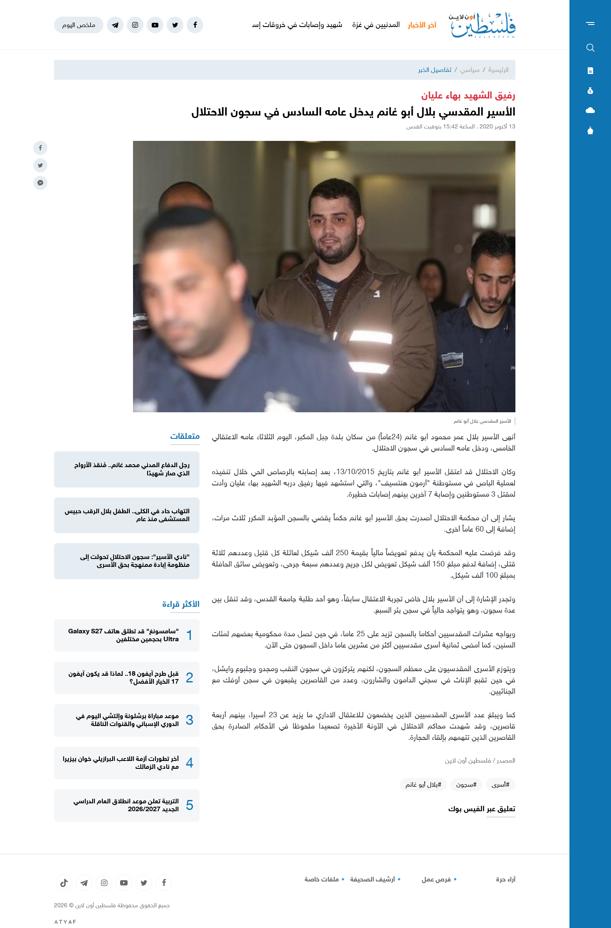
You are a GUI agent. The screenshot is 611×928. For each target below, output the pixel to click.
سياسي (470, 69)
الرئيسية (498, 69)
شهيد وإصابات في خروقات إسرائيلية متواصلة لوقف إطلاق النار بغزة (277, 25)
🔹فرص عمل (440, 879)
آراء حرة (505, 879)
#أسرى (501, 784)
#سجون (466, 784)
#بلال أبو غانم (423, 784)
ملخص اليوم (78, 24)
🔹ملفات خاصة (326, 879)
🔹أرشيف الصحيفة (376, 879)
